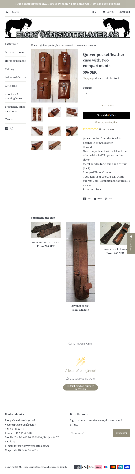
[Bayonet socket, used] (115, 233)
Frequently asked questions (15, 109)
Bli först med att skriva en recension (80, 387)
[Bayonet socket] (80, 262)
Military (15, 69)
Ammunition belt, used (45, 242)
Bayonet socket (80, 306)
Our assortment (14, 52)
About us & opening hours (13, 96)
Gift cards (11, 85)
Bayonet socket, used (115, 249)
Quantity (87, 87)
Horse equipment (15, 60)
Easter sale (11, 44)
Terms (15, 119)
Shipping (88, 78)
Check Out (124, 11)
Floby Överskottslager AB (35, 467)
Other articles (15, 77)
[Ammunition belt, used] (46, 230)
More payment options (107, 122)
